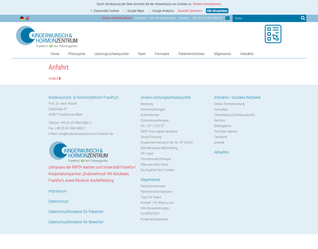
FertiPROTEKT (150, 214)
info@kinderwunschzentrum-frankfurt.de (85, 134)
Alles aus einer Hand (154, 164)
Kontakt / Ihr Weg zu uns (157, 203)
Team (142, 54)
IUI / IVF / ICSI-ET (153, 126)
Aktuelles (140, 18)
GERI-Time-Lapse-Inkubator (159, 131)
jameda (219, 142)
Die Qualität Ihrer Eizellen (158, 170)
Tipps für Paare (151, 197)
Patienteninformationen (157, 192)
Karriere (184, 18)
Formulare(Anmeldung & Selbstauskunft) (234, 112)
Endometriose (150, 115)
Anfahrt (54, 78)
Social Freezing (151, 137)
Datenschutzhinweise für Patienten (76, 211)
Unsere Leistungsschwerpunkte (165, 97)
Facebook (220, 137)
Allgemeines (222, 54)
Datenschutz (58, 201)
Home (55, 54)
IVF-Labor (147, 153)
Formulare (162, 54)
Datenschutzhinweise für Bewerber (76, 222)
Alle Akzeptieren (217, 11)
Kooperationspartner (154, 219)
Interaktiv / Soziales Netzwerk (237, 97)
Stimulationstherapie (155, 120)
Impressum (58, 191)
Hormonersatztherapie (156, 159)
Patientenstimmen (192, 54)
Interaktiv (247, 54)
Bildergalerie (222, 126)
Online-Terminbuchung (117, 18)
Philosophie (76, 54)
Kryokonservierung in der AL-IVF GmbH (167, 142)
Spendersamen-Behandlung (159, 148)
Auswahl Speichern (190, 11)
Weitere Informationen (207, 4)
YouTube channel (225, 131)
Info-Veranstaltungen (162, 18)
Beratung (147, 104)
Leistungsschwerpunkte (111, 54)
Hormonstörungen (153, 109)
